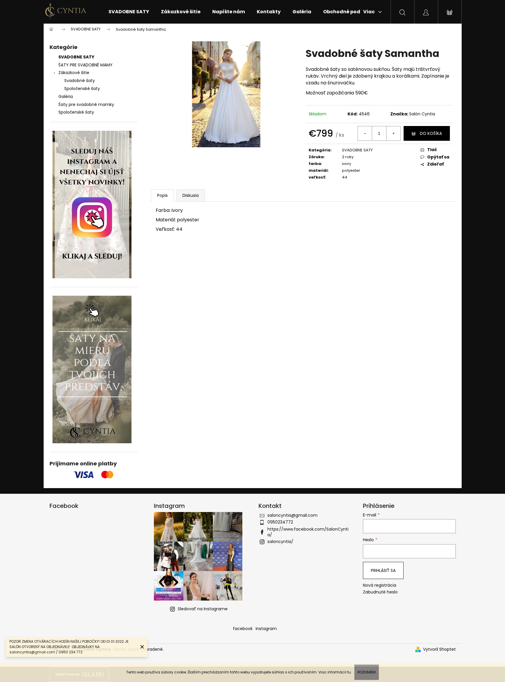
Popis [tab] (162, 195)
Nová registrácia (379, 585)
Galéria (65, 96)
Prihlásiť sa (383, 570)
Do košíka (431, 133)
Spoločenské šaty (82, 88)
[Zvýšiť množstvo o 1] (393, 133)
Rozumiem (367, 672)
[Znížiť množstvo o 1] (365, 133)
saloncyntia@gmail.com (292, 515)
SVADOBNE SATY (76, 57)
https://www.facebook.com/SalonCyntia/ (307, 532)
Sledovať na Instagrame (203, 609)
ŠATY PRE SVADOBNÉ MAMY (85, 65)
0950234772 (280, 522)
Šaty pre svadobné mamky (86, 104)
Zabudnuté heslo (380, 592)
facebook (243, 629)
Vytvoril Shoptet (439, 649)
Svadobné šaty (79, 81)
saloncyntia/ (280, 541)
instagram (266, 629)
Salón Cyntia (422, 114)
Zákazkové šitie (73, 73)
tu (349, 672)
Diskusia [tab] (190, 195)
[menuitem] (129, 12)
